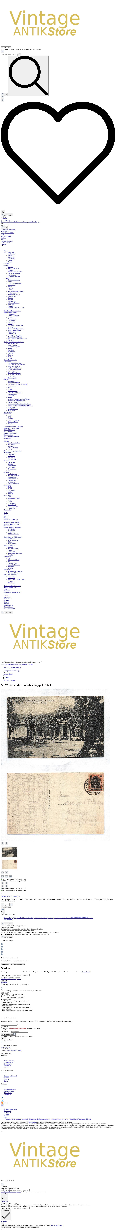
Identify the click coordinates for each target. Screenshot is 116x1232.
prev (2, 992)
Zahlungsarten (27, 222)
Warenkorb (7, 1094)
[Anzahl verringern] (2, 904)
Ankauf (6, 1079)
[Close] (2, 1184)
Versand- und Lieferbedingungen (10, 896)
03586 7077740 (5, 1047)
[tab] (48, 918)
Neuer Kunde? (86, 972)
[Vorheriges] (2, 843)
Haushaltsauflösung (10, 1089)
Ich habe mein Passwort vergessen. (11, 979)
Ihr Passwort (4, 977)
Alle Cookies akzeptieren (32, 1227)
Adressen (20, 222)
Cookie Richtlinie (9, 1061)
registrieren (7, 220)
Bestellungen (35, 222)
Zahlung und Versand (10, 1076)
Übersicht (4, 222)
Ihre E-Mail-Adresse (7, 975)
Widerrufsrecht (8, 1062)
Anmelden (4, 218)
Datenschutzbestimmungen (18, 1028)
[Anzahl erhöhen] (11, 904)
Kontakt (6, 1077)
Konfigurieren (20, 1227)
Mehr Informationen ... (56, 1225)
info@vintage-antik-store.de (13, 1050)
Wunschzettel (8, 1093)
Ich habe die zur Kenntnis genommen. (21, 1028)
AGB (6, 1067)
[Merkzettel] (58, 209)
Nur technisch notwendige (8, 1227)
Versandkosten (32, 1122)
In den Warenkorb (6, 907)
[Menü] (2, 51)
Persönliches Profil (12, 222)
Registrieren (4, 1201)
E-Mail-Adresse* (6, 1031)
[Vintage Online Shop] (46, 45)
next (7, 992)
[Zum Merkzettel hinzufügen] (3, 911)
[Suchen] (19, 54)
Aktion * (3, 1030)
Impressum (7, 1065)
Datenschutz (7, 1064)
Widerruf (6, 1114)
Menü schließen (8, 215)
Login (6, 1081)
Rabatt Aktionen (9, 1091)
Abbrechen (4, 982)
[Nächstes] (6, 843)
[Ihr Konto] (3, 211)
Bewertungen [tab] (8, 919)
